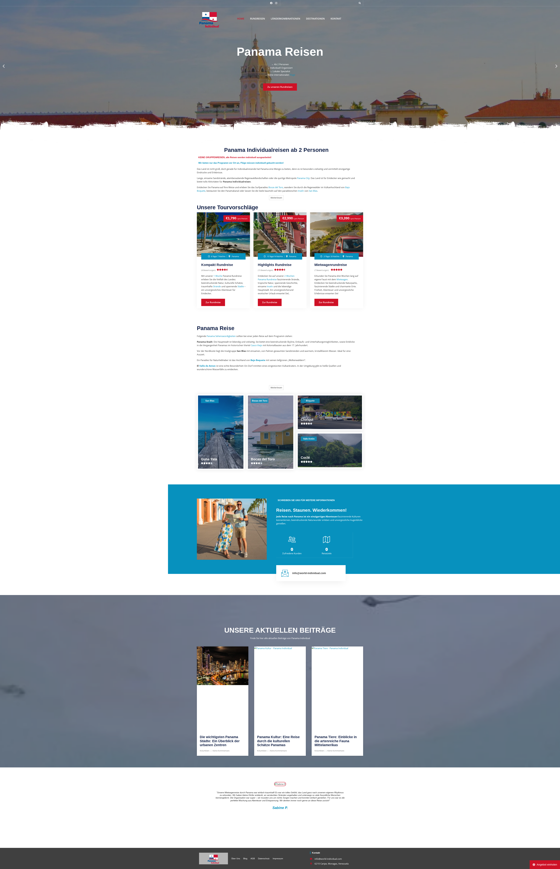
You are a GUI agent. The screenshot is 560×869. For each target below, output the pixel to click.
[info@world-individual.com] (285, 573)
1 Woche (218, 275)
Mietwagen (342, 279)
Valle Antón (309, 438)
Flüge (292, 74)
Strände (217, 286)
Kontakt (336, 18)
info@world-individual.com (309, 573)
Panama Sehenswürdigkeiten (221, 336)
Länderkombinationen (285, 18)
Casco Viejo (256, 345)
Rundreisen (257, 18)
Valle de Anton (207, 365)
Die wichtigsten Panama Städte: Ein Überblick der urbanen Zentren (220, 741)
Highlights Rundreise (275, 265)
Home (240, 18)
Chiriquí (307, 419)
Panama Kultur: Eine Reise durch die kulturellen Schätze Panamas (278, 741)
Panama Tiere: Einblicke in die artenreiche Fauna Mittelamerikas (336, 741)
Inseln (301, 190)
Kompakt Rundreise (217, 265)
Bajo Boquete (258, 360)
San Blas (313, 190)
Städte (241, 286)
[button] (359, 3)
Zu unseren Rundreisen (280, 87)
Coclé (305, 457)
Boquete (310, 400)
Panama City (303, 178)
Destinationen (315, 18)
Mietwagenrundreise (330, 265)
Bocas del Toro (275, 187)
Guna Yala (209, 459)
